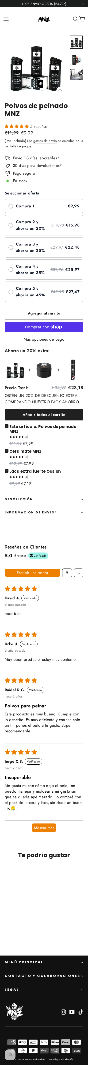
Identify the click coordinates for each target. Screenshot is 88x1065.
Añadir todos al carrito (44, 414)
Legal (12, 989)
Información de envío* (31, 512)
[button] (17, 126)
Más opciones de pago (44, 339)
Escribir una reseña (32, 572)
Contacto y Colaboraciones (42, 975)
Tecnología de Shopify (61, 1059)
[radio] (44, 206)
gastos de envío (45, 140)
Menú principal (24, 962)
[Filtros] (67, 573)
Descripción (19, 499)
